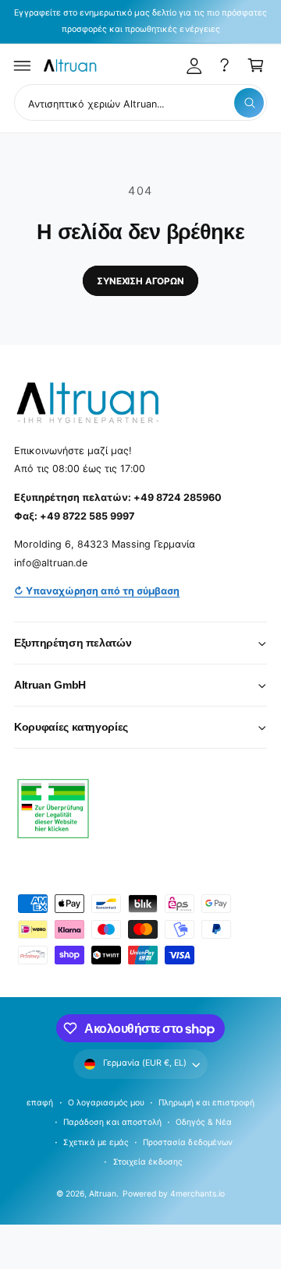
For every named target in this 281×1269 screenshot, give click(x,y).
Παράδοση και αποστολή (112, 1121)
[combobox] (140, 102)
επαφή (40, 1102)
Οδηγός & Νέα (204, 1121)
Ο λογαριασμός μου (106, 1102)
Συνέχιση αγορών (140, 281)
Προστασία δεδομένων (187, 1142)
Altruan (102, 1193)
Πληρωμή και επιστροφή (206, 1102)
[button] (22, 65)
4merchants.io (197, 1193)
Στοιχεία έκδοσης (148, 1161)
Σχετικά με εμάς (96, 1142)
